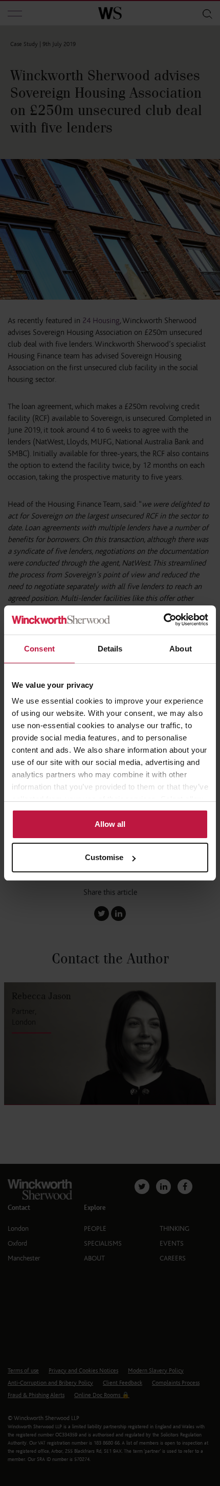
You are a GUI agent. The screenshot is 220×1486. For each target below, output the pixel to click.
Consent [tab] (39, 648)
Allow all (110, 824)
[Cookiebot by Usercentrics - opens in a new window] (163, 620)
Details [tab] (110, 648)
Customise (104, 857)
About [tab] (180, 648)
